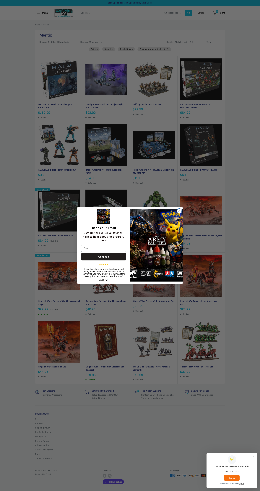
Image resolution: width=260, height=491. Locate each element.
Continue (103, 256)
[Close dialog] (179, 210)
